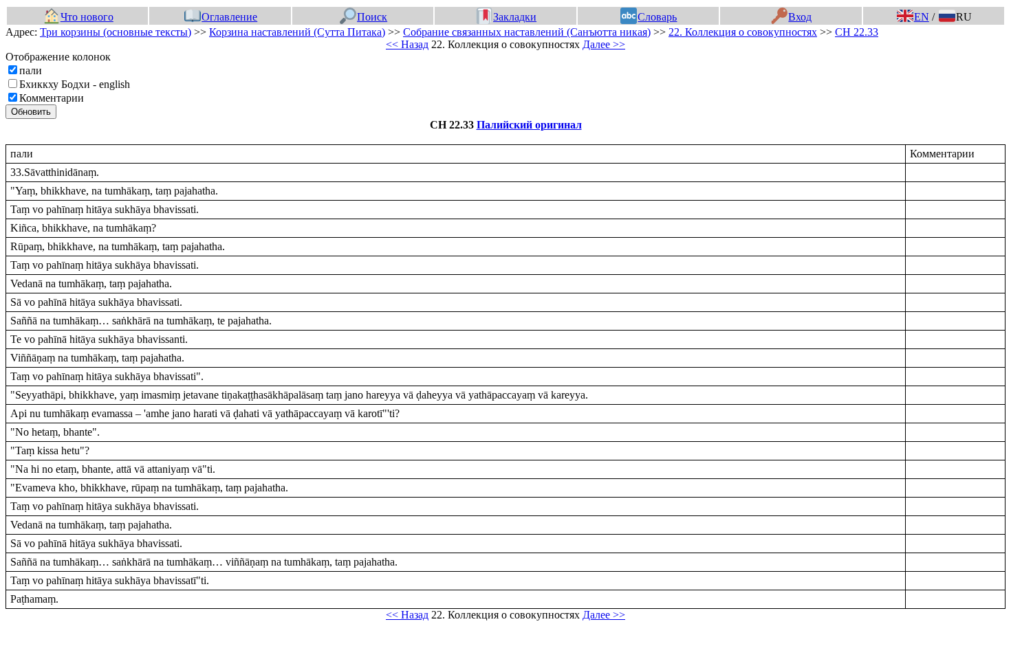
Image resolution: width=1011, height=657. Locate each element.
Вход (800, 17)
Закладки (514, 17)
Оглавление (229, 17)
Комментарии (51, 98)
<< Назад (407, 44)
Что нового (87, 17)
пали (30, 70)
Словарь (657, 17)
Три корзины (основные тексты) (115, 32)
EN (921, 17)
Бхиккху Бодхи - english (74, 84)
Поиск (372, 17)
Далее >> (604, 44)
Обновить (31, 112)
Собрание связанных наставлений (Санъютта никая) (527, 32)
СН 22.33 (856, 32)
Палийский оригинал (529, 125)
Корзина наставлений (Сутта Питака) (297, 32)
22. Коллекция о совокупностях (742, 32)
